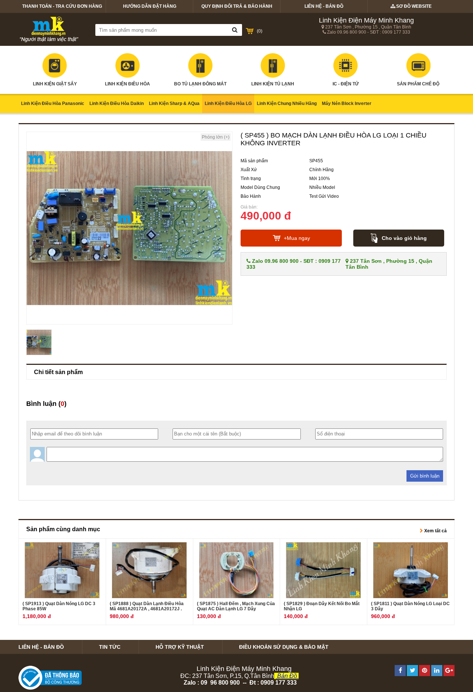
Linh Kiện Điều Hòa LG (228, 103)
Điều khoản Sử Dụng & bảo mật (284, 647)
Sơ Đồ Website (413, 6)
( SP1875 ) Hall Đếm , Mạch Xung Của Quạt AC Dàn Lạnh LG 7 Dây (236, 606)
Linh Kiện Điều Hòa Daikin (116, 103)
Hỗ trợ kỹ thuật (180, 647)
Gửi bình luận (424, 476)
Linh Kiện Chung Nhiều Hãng (287, 103)
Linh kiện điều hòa (127, 83)
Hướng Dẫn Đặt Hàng (149, 6)
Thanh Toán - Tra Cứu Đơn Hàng (62, 6)
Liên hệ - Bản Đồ (323, 6)
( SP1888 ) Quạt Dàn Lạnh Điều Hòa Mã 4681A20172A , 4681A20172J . (147, 606)
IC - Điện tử (346, 83)
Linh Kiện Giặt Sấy (55, 83)
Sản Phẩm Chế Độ (418, 83)
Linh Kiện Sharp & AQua (174, 103)
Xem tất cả (435, 530)
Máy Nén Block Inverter (346, 103)
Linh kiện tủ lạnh (272, 83)
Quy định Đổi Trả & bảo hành (236, 6)
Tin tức (109, 647)
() (259, 31)
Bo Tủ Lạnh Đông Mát (200, 83)
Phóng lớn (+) (215, 137)
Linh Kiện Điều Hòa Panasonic (52, 103)
